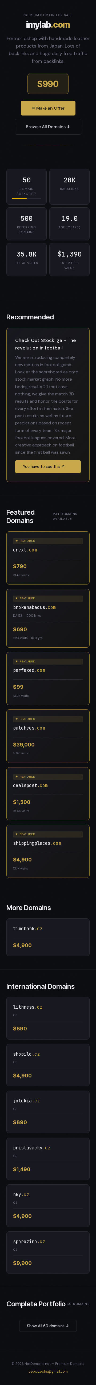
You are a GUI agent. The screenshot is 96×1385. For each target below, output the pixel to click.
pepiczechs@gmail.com (48, 1371)
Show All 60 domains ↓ (48, 1325)
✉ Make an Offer (48, 108)
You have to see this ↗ (44, 466)
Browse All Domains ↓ (48, 126)
